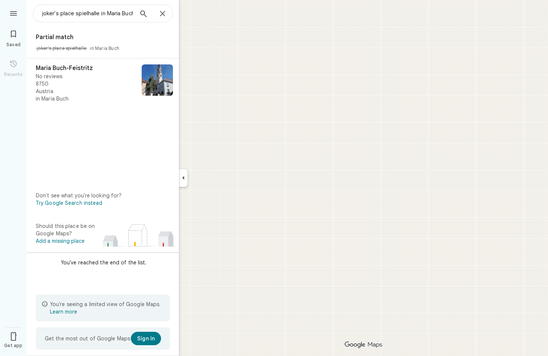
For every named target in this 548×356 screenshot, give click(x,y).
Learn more (63, 311)
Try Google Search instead (69, 203)
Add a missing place (60, 241)
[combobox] (87, 13)
